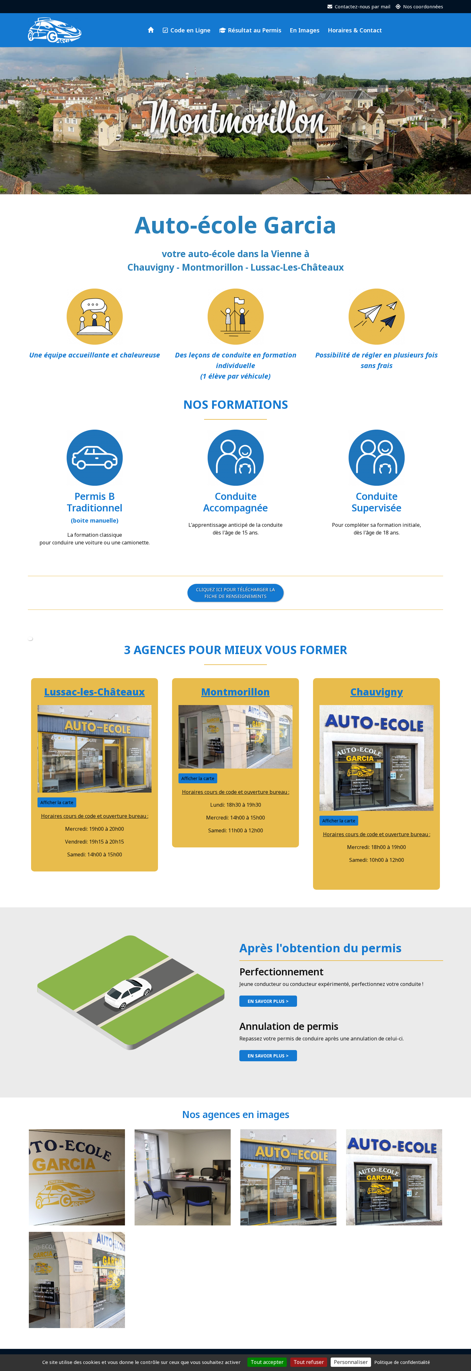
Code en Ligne (190, 30)
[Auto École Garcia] (54, 30)
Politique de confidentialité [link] (402, 1362)
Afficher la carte (56, 802)
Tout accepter (267, 1362)
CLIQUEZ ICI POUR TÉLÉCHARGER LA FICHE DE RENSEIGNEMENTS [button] (235, 592)
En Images (304, 30)
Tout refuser (308, 1362)
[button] (30, 638)
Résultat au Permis (253, 30)
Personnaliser (351, 1362)
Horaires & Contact (355, 30)
